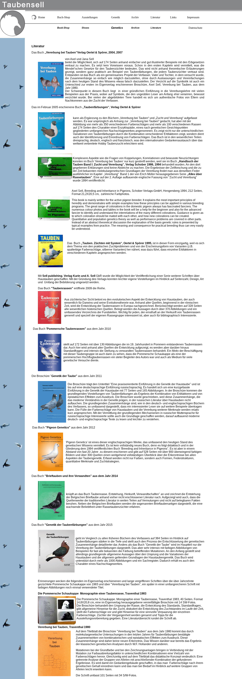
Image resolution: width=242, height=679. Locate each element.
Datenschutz (195, 27)
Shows (85, 27)
